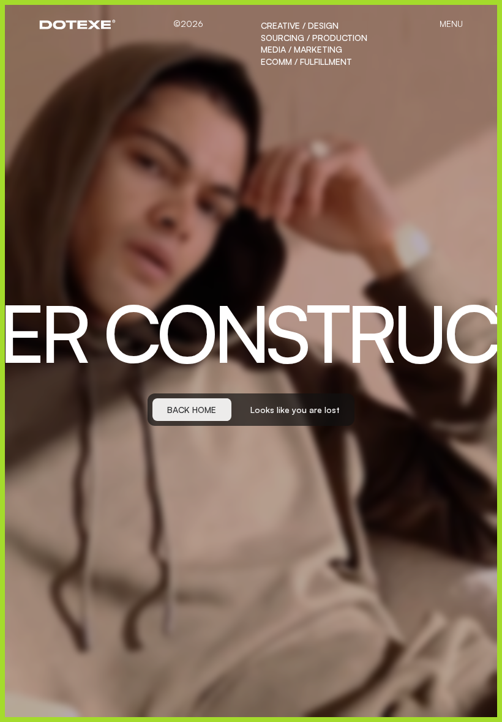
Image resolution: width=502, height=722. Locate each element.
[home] (77, 24)
